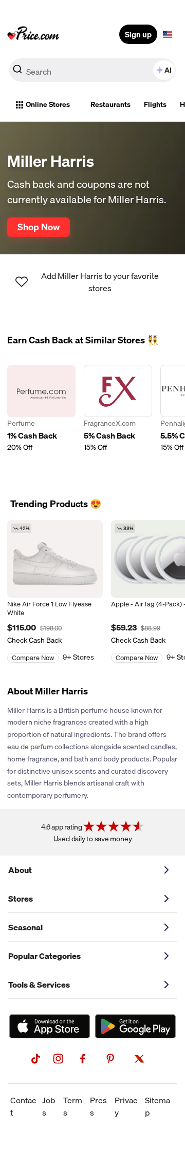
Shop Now (38, 226)
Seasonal (25, 927)
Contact (23, 1106)
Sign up (138, 34)
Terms (72, 1106)
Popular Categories (44, 956)
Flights (155, 104)
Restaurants (110, 104)
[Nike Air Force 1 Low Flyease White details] (55, 559)
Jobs (48, 1106)
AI (168, 70)
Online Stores (48, 104)
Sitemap (157, 1106)
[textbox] (167, 34)
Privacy (126, 1106)
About (20, 870)
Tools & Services (39, 984)
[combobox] (92, 70)
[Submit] (17, 72)
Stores (20, 898)
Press (98, 1106)
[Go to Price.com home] (33, 34)
